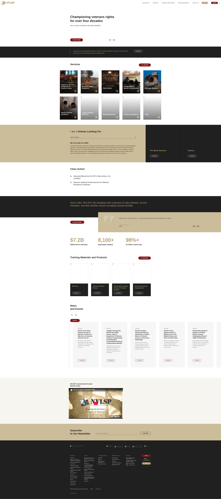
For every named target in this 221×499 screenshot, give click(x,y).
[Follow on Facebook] (146, 469)
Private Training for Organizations (101, 462)
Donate (214, 2)
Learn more (138, 51)
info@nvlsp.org (132, 464)
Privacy (91, 488)
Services (155, 2)
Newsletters (114, 461)
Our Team (72, 474)
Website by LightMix (73, 493)
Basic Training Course (102, 463)
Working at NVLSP (73, 477)
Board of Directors (73, 472)
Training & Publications (168, 2)
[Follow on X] (144, 469)
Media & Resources (183, 2)
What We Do (72, 457)
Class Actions (72, 463)
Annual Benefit (73, 484)
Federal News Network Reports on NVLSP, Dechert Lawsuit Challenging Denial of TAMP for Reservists (138, 334)
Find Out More (76, 39)
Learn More (76, 293)
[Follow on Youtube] (148, 469)
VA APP (146, 463)
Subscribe (145, 433)
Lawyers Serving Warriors (75, 462)
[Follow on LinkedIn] (142, 469)
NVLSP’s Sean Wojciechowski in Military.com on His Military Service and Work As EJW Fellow (109, 334)
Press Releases (115, 457)
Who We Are (145, 2)
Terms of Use (98, 488)
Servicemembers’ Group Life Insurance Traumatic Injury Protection (89, 478)
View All (75, 320)
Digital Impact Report (116, 464)
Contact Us (195, 2)
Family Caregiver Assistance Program (75, 471)
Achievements (72, 482)
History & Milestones (74, 476)
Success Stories (77, 222)
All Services (144, 65)
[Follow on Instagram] (150, 469)
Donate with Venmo (146, 460)
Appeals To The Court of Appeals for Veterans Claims (75, 460)
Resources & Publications (116, 462)
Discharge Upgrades (88, 467)
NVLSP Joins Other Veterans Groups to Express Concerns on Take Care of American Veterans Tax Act (23, 334)
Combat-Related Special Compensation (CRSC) (88, 465)
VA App (204, 2)
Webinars (100, 459)
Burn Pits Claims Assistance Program (75, 468)
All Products (144, 258)
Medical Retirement (87, 473)
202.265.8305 (131, 463)
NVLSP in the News (115, 459)
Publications (100, 457)
